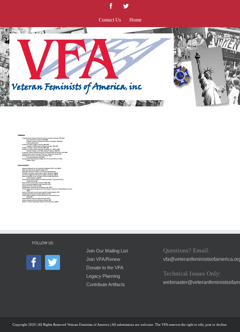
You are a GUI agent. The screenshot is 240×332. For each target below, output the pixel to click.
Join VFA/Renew (103, 259)
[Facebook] (33, 262)
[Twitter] (52, 262)
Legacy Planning (103, 276)
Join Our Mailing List (107, 250)
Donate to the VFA (104, 267)
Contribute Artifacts (105, 284)
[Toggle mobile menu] (227, 36)
